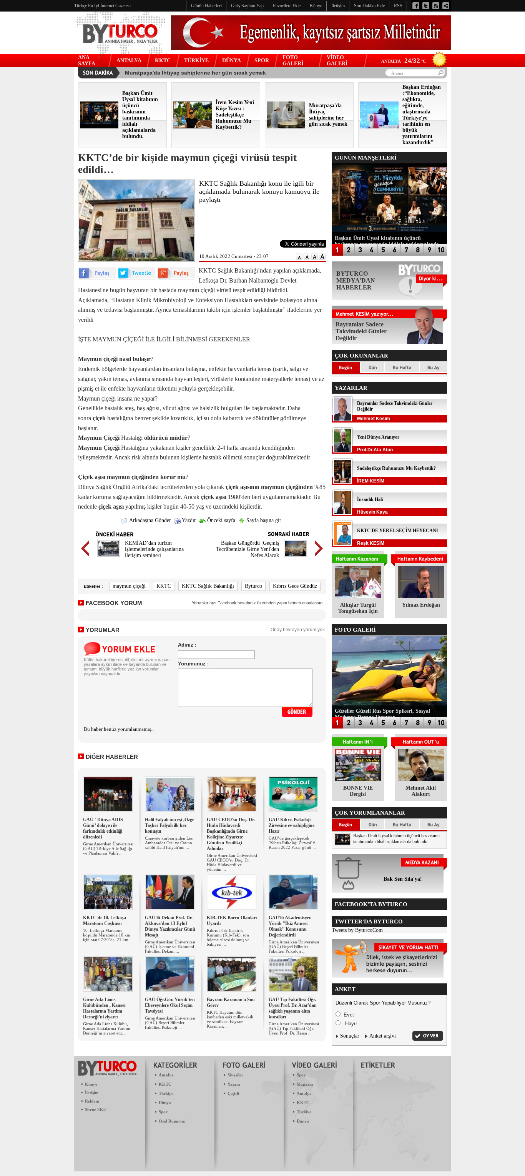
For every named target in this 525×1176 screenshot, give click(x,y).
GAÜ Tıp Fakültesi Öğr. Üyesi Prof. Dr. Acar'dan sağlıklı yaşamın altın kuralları (293, 1008)
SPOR (261, 60)
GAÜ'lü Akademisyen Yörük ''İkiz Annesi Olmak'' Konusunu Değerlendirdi (290, 926)
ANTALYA (128, 60)
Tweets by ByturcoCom (357, 930)
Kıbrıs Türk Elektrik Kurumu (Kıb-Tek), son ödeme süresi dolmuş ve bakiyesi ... (228, 937)
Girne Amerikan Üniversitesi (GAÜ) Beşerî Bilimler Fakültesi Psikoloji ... (294, 946)
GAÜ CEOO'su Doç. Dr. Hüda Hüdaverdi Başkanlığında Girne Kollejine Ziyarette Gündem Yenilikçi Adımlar (231, 834)
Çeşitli (233, 1093)
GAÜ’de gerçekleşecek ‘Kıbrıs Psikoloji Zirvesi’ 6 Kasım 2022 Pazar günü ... (292, 843)
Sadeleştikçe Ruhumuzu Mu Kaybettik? (396, 468)
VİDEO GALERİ (337, 61)
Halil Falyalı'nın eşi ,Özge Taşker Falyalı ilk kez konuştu (169, 825)
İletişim (91, 1092)
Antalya (166, 1075)
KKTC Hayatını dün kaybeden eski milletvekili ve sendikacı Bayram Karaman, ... (230, 1019)
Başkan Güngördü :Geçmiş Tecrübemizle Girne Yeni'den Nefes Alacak (247, 549)
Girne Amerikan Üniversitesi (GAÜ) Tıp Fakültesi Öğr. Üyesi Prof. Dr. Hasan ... (294, 1028)
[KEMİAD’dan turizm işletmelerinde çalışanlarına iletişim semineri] (108, 558)
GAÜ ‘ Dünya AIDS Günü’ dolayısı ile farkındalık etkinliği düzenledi (103, 828)
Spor (163, 1111)
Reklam (92, 1101)
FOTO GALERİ (292, 61)
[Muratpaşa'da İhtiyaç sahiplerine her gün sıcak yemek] (286, 127)
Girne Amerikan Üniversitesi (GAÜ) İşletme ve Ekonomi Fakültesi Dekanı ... (170, 946)
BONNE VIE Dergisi (358, 791)
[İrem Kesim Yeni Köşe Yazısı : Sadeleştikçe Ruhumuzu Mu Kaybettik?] (192, 127)
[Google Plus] (176, 278)
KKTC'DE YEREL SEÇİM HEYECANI (397, 530)
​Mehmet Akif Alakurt (420, 791)
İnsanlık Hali (370, 499)
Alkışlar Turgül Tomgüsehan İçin (358, 608)
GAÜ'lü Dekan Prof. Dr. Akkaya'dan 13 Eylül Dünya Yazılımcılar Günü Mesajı (170, 926)
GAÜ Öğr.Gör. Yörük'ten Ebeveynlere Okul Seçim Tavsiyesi (170, 1005)
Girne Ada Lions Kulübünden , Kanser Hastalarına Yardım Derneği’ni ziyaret (104, 1008)
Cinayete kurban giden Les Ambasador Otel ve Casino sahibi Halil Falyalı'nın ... (169, 843)
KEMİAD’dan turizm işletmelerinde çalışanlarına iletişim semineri (154, 549)
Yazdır (188, 520)
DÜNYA (231, 60)
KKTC (163, 60)
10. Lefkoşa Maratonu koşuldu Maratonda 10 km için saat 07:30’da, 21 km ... (108, 935)
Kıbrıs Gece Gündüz (295, 586)
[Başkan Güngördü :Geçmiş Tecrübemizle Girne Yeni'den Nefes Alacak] (295, 558)
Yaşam (234, 1084)
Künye (91, 1084)
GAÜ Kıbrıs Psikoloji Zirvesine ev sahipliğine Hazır (291, 825)
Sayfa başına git (263, 520)
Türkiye (166, 1093)
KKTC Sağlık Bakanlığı (208, 586)
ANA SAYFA (86, 61)
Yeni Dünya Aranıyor (378, 437)
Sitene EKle (95, 1109)
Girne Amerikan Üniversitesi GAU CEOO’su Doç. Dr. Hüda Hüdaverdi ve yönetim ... (232, 862)
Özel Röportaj (172, 1121)
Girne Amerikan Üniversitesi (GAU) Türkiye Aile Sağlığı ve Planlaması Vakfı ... (108, 848)
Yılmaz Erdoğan (421, 605)
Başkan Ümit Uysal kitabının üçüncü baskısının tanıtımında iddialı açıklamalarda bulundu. (396, 838)
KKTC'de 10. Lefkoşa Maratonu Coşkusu (104, 920)
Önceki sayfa (220, 520)
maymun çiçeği (129, 586)
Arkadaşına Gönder (149, 520)
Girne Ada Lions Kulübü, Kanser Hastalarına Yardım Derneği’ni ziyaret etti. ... (106, 1028)
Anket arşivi (382, 1036)
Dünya (165, 1102)
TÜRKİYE (196, 60)
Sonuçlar (349, 1036)
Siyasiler (235, 1075)
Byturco (253, 586)
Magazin (305, 1084)
